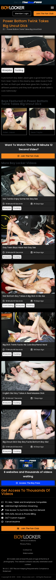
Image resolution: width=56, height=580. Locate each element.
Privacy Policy (25, 544)
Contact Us (27, 550)
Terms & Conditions (28, 540)
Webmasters (28, 553)
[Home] (4, 29)
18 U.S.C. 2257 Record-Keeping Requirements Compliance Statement (26, 569)
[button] (52, 7)
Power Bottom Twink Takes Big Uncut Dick (24, 29)
